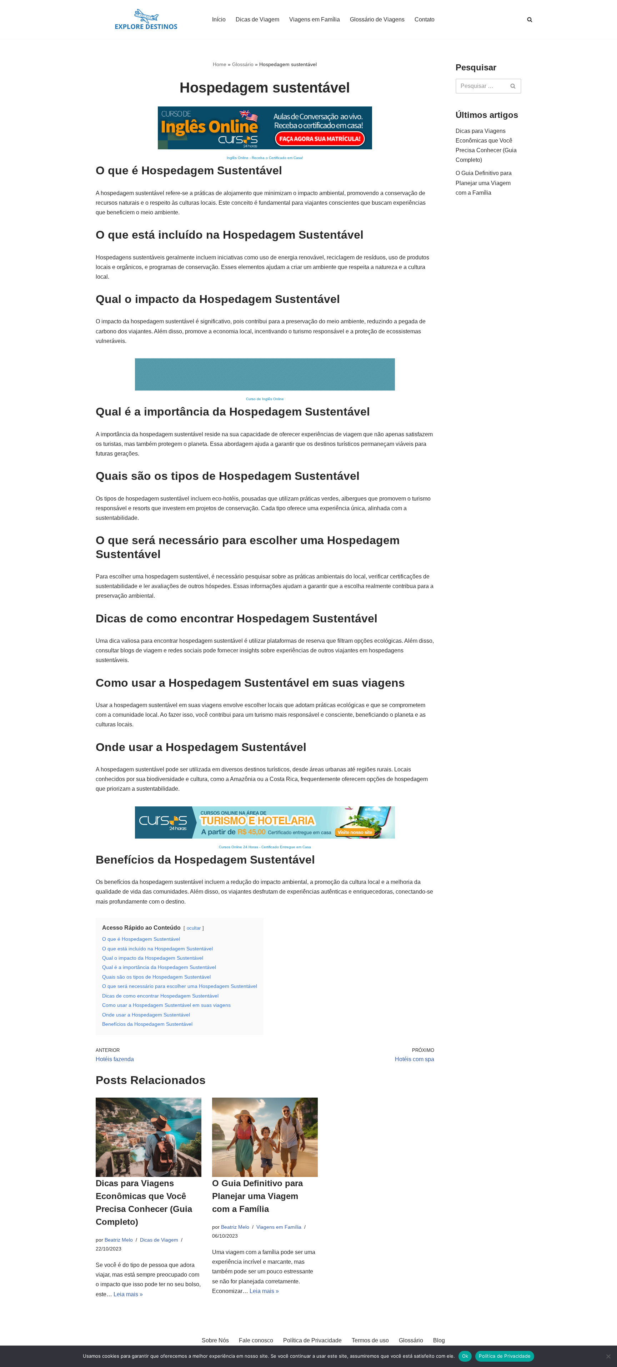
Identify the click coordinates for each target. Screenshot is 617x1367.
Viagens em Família (314, 19)
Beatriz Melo (119, 1240)
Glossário (243, 64)
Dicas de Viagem (257, 19)
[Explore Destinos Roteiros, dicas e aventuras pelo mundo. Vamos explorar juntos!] (146, 19)
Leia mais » (128, 1294)
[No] (608, 1356)
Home (219, 64)
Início (219, 19)
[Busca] (529, 19)
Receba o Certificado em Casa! (277, 158)
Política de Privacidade (312, 1340)
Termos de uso (370, 1340)
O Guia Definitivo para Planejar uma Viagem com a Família (257, 1196)
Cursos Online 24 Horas (238, 847)
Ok (465, 1356)
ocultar (194, 928)
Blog (439, 1340)
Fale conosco (256, 1340)
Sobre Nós (215, 1340)
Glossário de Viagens (377, 19)
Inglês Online (238, 158)
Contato (425, 19)
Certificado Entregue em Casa (286, 847)
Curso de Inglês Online (265, 399)
